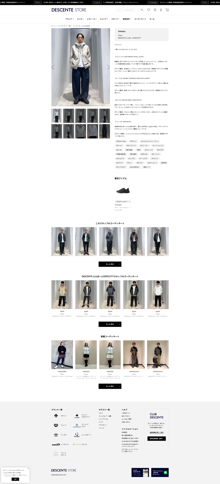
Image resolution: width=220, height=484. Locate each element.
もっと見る (110, 264)
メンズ (79, 19)
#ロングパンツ (131, 145)
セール (152, 19)
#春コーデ (146, 167)
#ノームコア (143, 158)
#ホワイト (119, 163)
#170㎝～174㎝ (121, 141)
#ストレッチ (149, 150)
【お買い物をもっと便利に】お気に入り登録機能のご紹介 (54, 2)
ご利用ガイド (126, 413)
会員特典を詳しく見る (157, 432)
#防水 (138, 150)
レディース (91, 19)
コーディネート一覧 (64, 26)
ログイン (159, 10)
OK (15, 479)
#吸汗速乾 (129, 150)
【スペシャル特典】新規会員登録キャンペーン (165, 2)
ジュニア (103, 19)
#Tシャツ (119, 145)
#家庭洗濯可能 (121, 154)
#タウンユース (152, 163)
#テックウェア (121, 167)
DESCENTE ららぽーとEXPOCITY (129, 38)
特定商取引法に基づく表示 (130, 438)
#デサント (133, 141)
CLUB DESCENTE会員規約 (130, 441)
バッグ (101, 422)
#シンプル (132, 158)
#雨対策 (163, 163)
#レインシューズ (158, 145)
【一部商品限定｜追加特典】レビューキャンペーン (111, 2)
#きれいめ (144, 154)
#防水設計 (133, 154)
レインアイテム (103, 419)
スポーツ (114, 19)
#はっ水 (118, 150)
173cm (120, 35)
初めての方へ (126, 416)
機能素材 (126, 19)
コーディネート (140, 19)
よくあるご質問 (126, 419)
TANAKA (121, 31)
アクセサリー (103, 425)
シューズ (101, 428)
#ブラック (155, 158)
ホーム (53, 26)
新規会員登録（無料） (157, 438)
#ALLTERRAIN (134, 167)
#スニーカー (144, 145)
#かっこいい (156, 154)
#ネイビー (140, 163)
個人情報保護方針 (127, 435)
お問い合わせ (126, 422)
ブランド (68, 19)
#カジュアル (120, 158)
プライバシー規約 (9, 475)
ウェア (101, 413)
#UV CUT (160, 150)
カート (165, 10)
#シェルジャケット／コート (149, 141)
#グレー (129, 163)
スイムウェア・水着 (105, 416)
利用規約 (124, 432)
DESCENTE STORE (69, 10)
